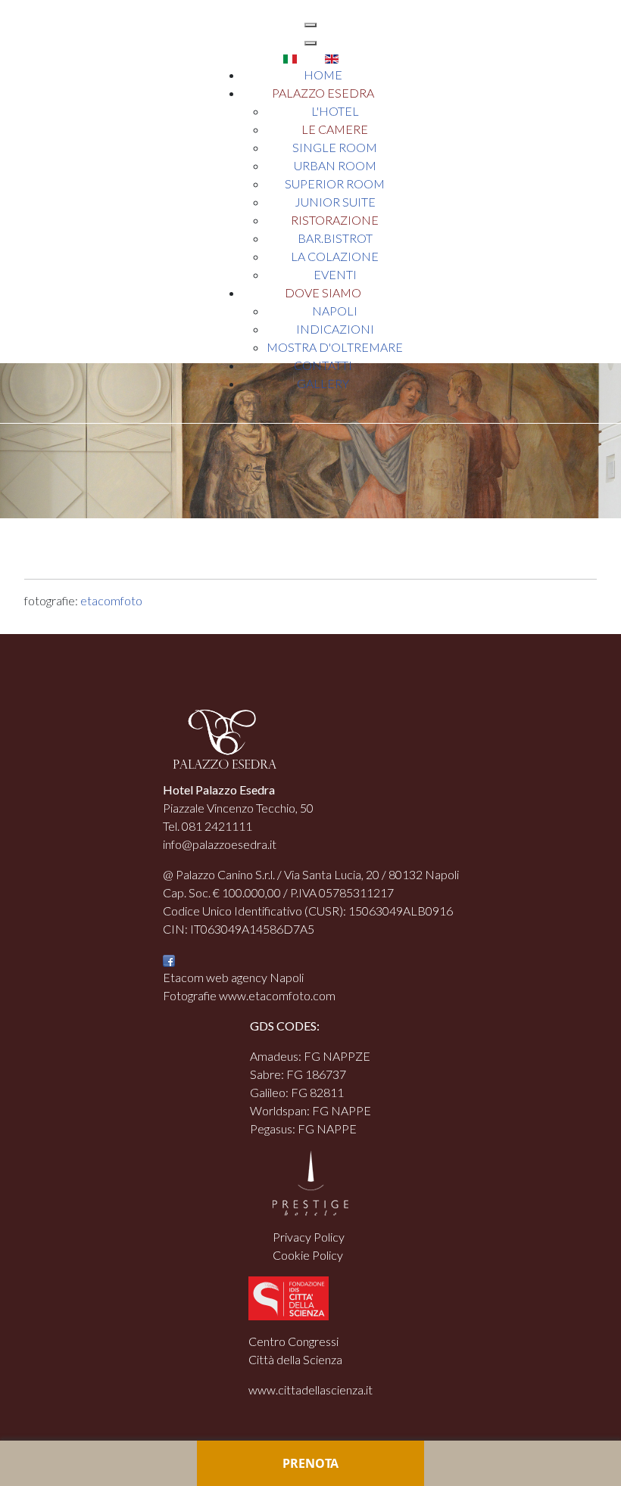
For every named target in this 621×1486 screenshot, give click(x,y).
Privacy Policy (309, 1237)
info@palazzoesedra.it (219, 844)
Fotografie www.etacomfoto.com (249, 995)
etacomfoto (111, 600)
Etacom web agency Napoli (233, 977)
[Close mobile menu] (310, 43)
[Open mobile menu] (310, 25)
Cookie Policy (308, 1255)
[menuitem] (323, 74)
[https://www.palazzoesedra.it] (37, 29)
